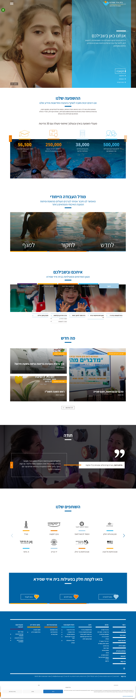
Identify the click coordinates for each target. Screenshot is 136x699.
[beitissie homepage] (114, 3)
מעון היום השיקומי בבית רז (97, 316)
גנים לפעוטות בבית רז (116, 315)
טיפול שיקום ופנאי (88, 286)
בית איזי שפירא (105, 630)
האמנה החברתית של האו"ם (104, 658)
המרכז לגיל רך (63, 319)
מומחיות (121, 79)
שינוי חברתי (120, 82)
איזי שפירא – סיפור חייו (103, 632)
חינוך (109, 286)
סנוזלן (73, 642)
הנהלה (107, 639)
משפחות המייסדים (104, 634)
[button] (10, 138)
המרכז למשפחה (62, 321)
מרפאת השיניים (71, 634)
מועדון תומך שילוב (43, 315)
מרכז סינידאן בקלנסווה (60, 315)
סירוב (32, 691)
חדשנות (121, 76)
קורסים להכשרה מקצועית (19, 634)
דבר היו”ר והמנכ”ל (104, 641)
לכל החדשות (69, 408)
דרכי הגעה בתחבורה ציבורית (105, 676)
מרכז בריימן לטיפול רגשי (70, 637)
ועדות (107, 652)
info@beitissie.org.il (57, 676)
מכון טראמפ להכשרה (27, 286)
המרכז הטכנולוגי (70, 640)
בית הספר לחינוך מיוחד (78, 315)
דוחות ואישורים (105, 655)
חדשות (107, 661)
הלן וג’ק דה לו (105, 636)
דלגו (15, 84)
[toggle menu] (11, 4)
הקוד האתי (106, 648)
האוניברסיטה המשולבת (20, 640)
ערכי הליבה (106, 646)
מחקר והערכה (36, 630)
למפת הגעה (116, 676)
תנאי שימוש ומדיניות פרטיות (128, 696)
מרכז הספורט (71, 632)
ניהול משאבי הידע (35, 632)
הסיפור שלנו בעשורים (103, 643)
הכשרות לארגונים (19, 638)
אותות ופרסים (105, 650)
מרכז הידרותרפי (71, 630)
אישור (53, 691)
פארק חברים (54, 634)
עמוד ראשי (20, 632)
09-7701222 (91, 676)
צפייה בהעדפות (12, 691)
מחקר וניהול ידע (47, 286)
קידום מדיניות (54, 632)
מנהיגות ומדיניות (68, 286)
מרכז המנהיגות (53, 630)
